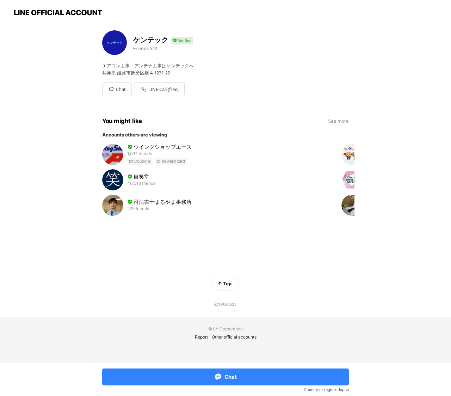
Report (201, 337)
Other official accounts (234, 337)
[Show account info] (182, 41)
